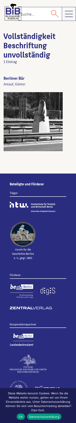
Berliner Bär (14, 78)
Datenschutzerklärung (44, 416)
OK (21, 416)
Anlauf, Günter (15, 84)
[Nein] (71, 405)
